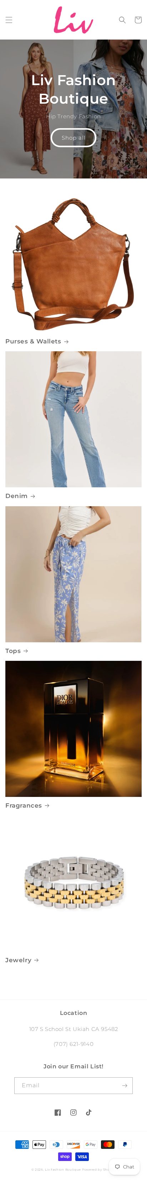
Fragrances (23, 805)
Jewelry (18, 960)
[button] (9, 20)
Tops (13, 650)
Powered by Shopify (99, 1169)
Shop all (74, 137)
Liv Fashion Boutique (63, 1169)
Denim (16, 495)
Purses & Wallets (33, 341)
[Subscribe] (124, 1085)
